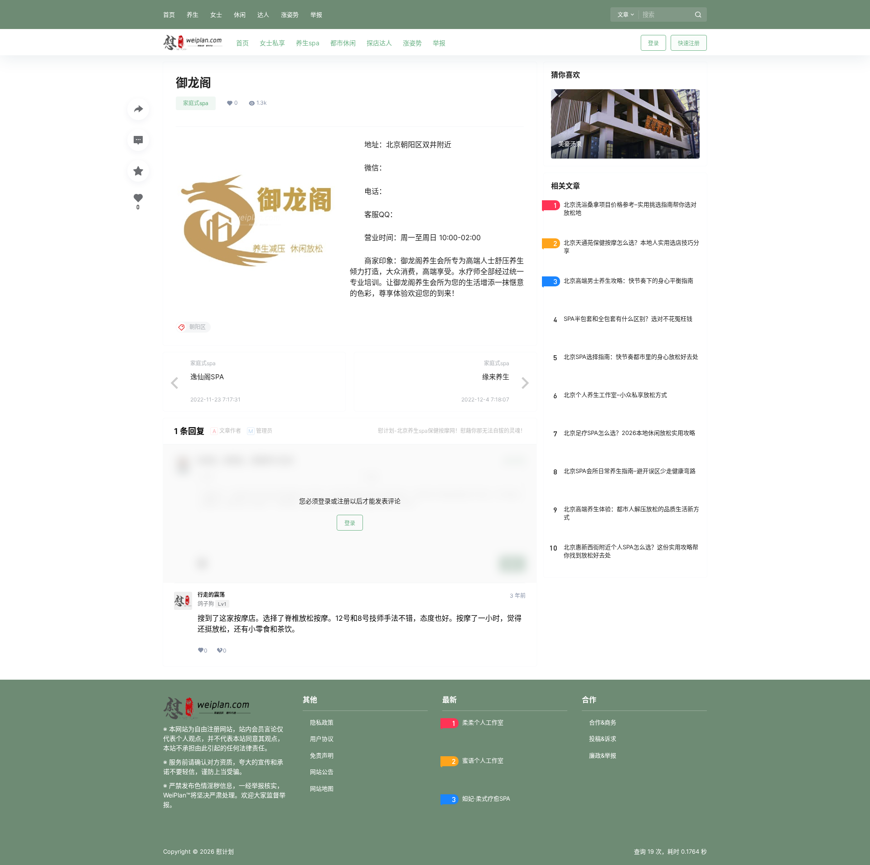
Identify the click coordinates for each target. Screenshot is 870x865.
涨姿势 (290, 14)
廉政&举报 (602, 755)
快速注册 (689, 43)
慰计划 (224, 851)
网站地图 (322, 788)
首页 (169, 14)
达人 (263, 14)
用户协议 (322, 738)
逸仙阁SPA (207, 376)
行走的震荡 (211, 595)
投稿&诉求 (602, 738)
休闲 (240, 14)
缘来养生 (495, 376)
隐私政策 (322, 722)
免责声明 (322, 755)
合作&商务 (602, 722)
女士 (216, 14)
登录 (653, 43)
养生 (192, 14)
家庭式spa (195, 103)
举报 (316, 14)
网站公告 (322, 771)
